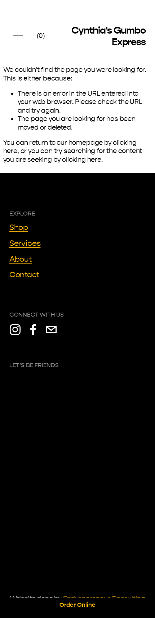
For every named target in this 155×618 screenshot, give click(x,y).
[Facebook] (33, 329)
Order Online (77, 604)
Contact (24, 274)
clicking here (81, 160)
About (20, 259)
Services (25, 243)
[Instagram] (15, 329)
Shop (18, 227)
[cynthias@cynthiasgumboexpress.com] (51, 329)
